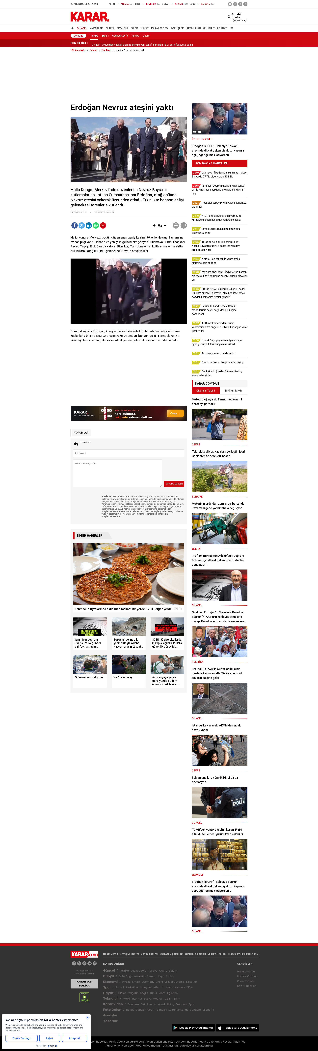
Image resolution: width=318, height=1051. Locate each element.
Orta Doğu (125, 976)
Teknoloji (110, 998)
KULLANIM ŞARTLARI (171, 954)
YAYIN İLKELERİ (149, 954)
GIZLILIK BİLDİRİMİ (195, 954)
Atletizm (158, 987)
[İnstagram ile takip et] (235, 4)
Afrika (169, 976)
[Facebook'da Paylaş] (74, 225)
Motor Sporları (175, 987)
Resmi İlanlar (196, 28)
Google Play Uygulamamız (196, 1028)
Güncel (82, 28)
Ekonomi (123, 28)
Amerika (139, 976)
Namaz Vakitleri (247, 976)
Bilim (177, 999)
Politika (94, 35)
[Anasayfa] (73, 28)
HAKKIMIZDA (110, 954)
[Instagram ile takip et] (95, 963)
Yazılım (167, 999)
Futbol (119, 987)
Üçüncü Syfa (138, 971)
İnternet (137, 999)
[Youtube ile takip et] (230, 4)
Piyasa (126, 982)
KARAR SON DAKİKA (84, 983)
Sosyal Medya (153, 999)
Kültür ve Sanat (178, 1010)
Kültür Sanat (217, 28)
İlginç (170, 1004)
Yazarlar (96, 28)
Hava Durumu (246, 971)
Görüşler (177, 28)
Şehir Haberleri (246, 986)
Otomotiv (148, 982)
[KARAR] (90, 16)
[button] (154, 226)
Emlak (136, 982)
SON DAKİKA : (79, 43)
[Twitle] (82, 225)
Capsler (140, 1010)
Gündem (133, 1004)
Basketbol (131, 987)
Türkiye (135, 35)
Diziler (122, 993)
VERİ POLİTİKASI (217, 954)
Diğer (189, 987)
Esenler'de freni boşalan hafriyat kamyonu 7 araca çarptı (124, 43)
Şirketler (191, 982)
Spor (134, 28)
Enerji (159, 982)
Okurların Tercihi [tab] (205, 390)
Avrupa (151, 976)
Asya (161, 976)
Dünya (110, 28)
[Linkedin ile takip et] (89, 963)
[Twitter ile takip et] (245, 4)
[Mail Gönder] (103, 225)
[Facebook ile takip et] (240, 4)
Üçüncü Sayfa (120, 35)
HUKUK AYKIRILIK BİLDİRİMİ (243, 954)
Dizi (142, 1004)
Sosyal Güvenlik (174, 982)
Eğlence (172, 993)
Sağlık (144, 993)
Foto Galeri (112, 1009)
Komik (162, 1004)
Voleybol (146, 987)
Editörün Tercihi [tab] (233, 390)
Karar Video (159, 28)
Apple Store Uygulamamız (241, 1028)
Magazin (133, 993)
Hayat (145, 28)
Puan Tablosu (246, 981)
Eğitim (105, 35)
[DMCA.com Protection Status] (84, 997)
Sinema (151, 1004)
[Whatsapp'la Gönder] (96, 225)
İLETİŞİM (125, 954)
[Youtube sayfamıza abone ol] (84, 963)
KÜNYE (135, 954)
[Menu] (230, 28)
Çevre (146, 35)
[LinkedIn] (89, 225)
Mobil (126, 999)
